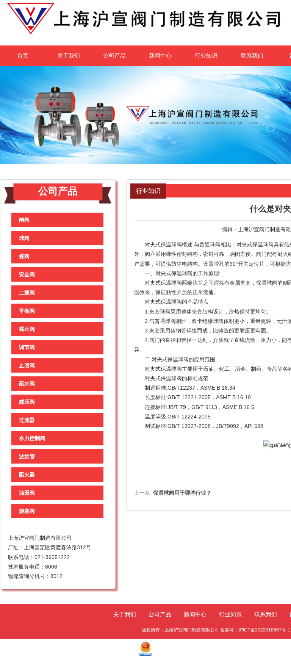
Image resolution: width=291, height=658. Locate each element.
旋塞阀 (27, 511)
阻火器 (27, 475)
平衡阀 (27, 311)
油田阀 (27, 493)
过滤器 (27, 420)
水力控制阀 (32, 438)
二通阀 (27, 293)
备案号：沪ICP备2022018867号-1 (255, 630)
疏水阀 (27, 384)
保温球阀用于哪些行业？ (182, 493)
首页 (22, 55)
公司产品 (114, 55)
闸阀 (24, 220)
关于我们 (68, 55)
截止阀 (27, 329)
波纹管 (27, 456)
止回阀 (27, 365)
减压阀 (27, 402)
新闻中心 (160, 55)
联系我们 (252, 55)
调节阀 (27, 347)
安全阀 (27, 274)
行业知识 (206, 55)
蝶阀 (24, 256)
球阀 (24, 238)
